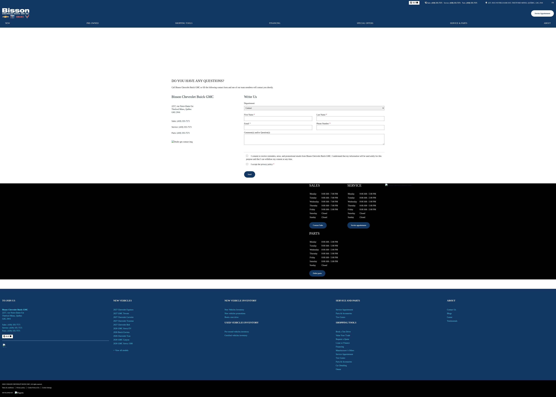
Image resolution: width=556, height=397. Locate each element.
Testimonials (452, 321)
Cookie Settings (47, 387)
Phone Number (323, 123)
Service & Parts (458, 23)
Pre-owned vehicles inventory (237, 332)
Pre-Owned (93, 23)
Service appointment (358, 225)
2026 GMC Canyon (121, 340)
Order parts (317, 273)
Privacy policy (21, 387)
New (7, 23)
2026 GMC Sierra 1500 (123, 343)
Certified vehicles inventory (236, 335)
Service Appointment (542, 13)
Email (247, 123)
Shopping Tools (183, 23)
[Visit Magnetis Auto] (20, 393)
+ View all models (120, 350)
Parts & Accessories (344, 313)
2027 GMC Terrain (121, 313)
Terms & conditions (8, 387)
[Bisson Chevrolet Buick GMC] (15, 12)
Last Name (322, 115)
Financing (274, 23)
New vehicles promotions (235, 313)
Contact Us (451, 310)
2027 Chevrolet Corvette (123, 317)
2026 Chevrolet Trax (121, 336)
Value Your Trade (343, 335)
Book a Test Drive (343, 332)
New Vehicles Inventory (234, 310)
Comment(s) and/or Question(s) (257, 132)
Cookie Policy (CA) (33, 387)
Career (449, 317)
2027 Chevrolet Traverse (123, 321)
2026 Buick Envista (121, 332)
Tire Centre (340, 317)
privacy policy (267, 164)
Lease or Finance (343, 343)
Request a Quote (342, 339)
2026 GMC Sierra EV (122, 328)
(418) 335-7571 (436, 3)
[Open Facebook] (5, 345)
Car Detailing (341, 365)
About (547, 23)
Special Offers (365, 23)
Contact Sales (318, 225)
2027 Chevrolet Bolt (121, 325)
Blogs (449, 313)
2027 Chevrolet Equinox (123, 310)
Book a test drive (231, 317)
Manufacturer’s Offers (345, 350)
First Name (249, 115)
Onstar (338, 369)
